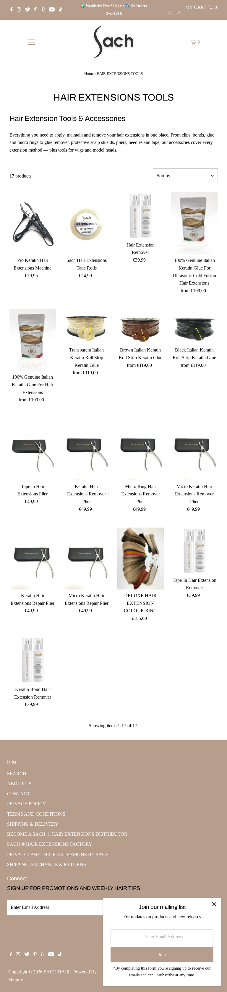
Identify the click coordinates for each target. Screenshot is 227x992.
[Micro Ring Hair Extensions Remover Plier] (140, 449)
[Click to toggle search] (170, 13)
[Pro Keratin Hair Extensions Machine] (32, 223)
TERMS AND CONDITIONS (36, 814)
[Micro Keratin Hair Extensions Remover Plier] (194, 449)
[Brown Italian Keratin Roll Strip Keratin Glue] (140, 326)
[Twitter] (28, 10)
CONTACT (18, 793)
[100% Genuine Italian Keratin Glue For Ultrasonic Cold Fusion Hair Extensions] (194, 223)
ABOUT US (19, 783)
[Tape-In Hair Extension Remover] (194, 551)
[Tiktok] (60, 10)
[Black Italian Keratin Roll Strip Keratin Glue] (194, 326)
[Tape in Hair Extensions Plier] (32, 449)
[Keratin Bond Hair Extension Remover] (32, 660)
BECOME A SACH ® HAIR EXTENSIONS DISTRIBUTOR (67, 834)
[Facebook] (11, 10)
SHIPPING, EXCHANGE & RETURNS (46, 864)
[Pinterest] (36, 10)
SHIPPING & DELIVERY (33, 824)
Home (89, 73)
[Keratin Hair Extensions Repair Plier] (32, 558)
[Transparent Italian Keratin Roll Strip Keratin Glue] (86, 326)
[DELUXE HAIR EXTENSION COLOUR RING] (140, 558)
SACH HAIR (57, 971)
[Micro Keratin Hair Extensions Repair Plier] (86, 558)
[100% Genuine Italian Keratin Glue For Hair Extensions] (32, 340)
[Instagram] (18, 10)
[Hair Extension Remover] (140, 215)
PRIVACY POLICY (26, 803)
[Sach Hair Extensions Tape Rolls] (86, 223)
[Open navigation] (31, 42)
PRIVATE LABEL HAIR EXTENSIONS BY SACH (58, 854)
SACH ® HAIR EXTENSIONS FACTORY (49, 844)
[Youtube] (51, 10)
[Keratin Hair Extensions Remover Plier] (86, 449)
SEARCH (16, 773)
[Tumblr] (43, 10)
